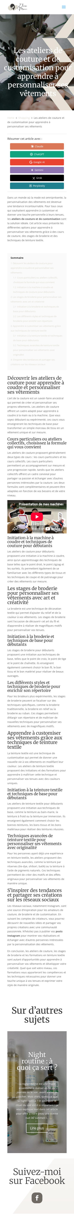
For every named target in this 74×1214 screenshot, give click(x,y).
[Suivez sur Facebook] (37, 1197)
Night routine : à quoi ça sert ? (37, 1061)
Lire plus (37, 1128)
